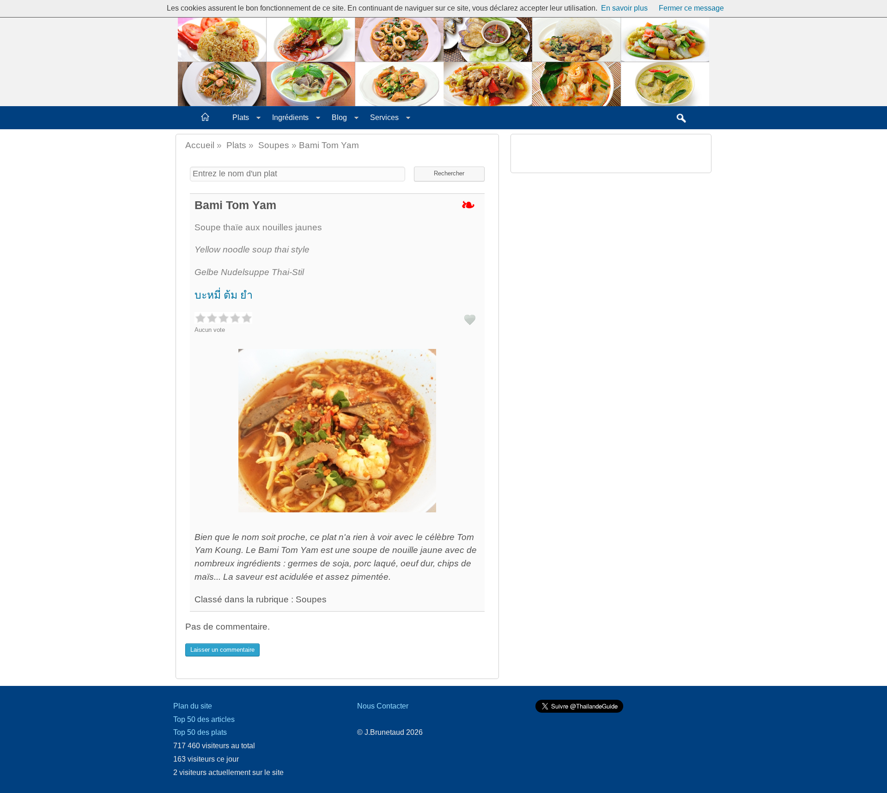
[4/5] (235, 318)
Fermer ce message (691, 8)
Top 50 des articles (204, 719)
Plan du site (192, 706)
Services (384, 117)
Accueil (199, 145)
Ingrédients (290, 117)
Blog (339, 117)
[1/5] (200, 318)
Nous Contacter (382, 706)
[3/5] (223, 318)
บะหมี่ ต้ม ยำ (223, 295)
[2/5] (212, 318)
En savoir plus (624, 8)
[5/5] (246, 318)
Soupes (273, 145)
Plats (240, 117)
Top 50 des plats (200, 732)
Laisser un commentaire (222, 649)
